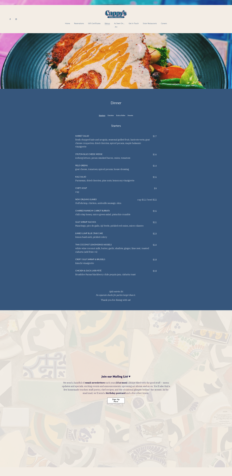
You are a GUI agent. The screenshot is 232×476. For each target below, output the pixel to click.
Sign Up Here (116, 400)
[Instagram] (16, 19)
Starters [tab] (102, 115)
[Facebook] (10, 19)
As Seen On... (119, 23)
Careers (164, 23)
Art (116, 27)
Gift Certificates (94, 23)
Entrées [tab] (111, 115)
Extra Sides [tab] (120, 115)
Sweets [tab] (130, 115)
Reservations (79, 23)
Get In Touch (134, 23)
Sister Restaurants (150, 23)
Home (67, 23)
